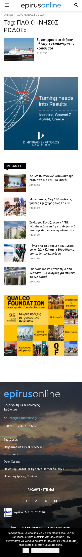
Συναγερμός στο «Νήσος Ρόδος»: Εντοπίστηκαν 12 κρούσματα (55, 44)
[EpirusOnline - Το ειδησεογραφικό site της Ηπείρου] (41, 5)
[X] (46, 501)
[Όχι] (77, 543)
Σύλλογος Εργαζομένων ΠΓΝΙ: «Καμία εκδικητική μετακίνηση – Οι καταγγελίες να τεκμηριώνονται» (52, 226)
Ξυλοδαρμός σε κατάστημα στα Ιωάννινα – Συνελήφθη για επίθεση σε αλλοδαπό (52, 272)
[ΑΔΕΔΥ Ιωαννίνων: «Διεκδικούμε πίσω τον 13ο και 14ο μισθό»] (15, 183)
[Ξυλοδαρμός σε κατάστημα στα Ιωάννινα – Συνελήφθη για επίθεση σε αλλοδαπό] (15, 276)
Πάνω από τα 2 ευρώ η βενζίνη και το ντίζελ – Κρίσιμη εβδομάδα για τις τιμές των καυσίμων (52, 249)
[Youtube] (56, 501)
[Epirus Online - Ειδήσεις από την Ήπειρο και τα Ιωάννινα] (41, 394)
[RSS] (36, 501)
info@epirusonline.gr (23, 418)
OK (26, 550)
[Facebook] (26, 501)
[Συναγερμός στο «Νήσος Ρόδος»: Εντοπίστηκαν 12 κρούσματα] (19, 49)
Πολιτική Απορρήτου (45, 550)
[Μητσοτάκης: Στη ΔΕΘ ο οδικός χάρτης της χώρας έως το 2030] (15, 207)
